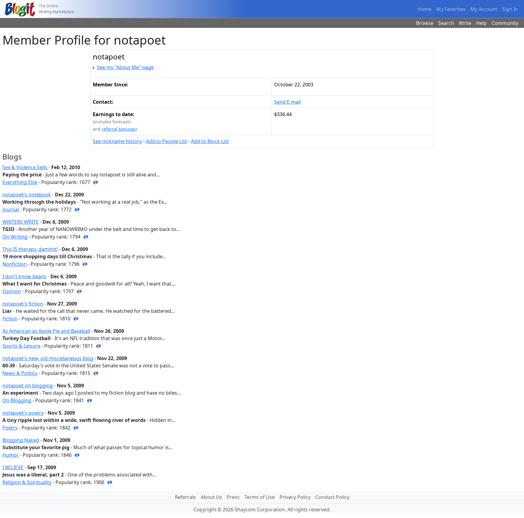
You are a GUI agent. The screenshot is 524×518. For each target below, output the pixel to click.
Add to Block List (210, 141)
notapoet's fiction (22, 303)
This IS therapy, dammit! (30, 249)
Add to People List (166, 141)
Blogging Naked (20, 440)
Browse (424, 23)
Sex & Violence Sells (25, 167)
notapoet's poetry (23, 412)
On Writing (15, 236)
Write (465, 23)
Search (446, 23)
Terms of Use (259, 497)
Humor (10, 455)
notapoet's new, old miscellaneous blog (47, 358)
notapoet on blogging (27, 385)
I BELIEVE (12, 467)
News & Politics (20, 373)
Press (233, 497)
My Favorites (450, 9)
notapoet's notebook (26, 194)
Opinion (11, 291)
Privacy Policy (295, 497)
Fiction (10, 318)
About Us (211, 497)
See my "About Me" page (125, 67)
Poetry (10, 427)
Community (505, 23)
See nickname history (117, 141)
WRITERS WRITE (20, 222)
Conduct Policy (332, 497)
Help (481, 23)
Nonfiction (14, 264)
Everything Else (19, 182)
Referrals (185, 497)
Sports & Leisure (21, 346)
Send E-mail (287, 102)
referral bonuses (119, 129)
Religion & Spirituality (27, 482)
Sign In (510, 9)
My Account (483, 9)
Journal (10, 209)
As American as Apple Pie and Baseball (46, 331)
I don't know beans (24, 276)
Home (425, 9)
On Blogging (16, 400)
